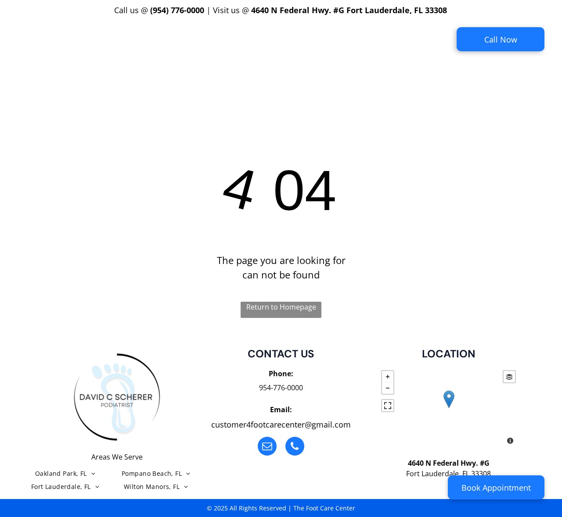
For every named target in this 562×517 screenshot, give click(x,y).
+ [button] (387, 376)
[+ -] (448, 408)
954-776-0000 (281, 387)
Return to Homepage (281, 307)
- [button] (387, 388)
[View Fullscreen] (387, 405)
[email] (267, 447)
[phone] (294, 447)
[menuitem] (137, 33)
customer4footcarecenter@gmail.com (281, 424)
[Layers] (509, 376)
